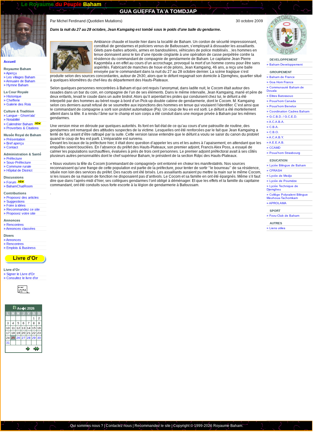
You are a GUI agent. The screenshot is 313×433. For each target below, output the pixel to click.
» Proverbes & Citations (21, 128)
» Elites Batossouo (280, 96)
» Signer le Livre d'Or (19, 274)
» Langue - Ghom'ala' (19, 115)
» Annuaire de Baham (19, 81)
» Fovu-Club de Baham (283, 215)
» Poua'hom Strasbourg (283, 152)
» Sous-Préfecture (17, 162)
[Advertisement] (25, 377)
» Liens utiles (276, 228)
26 (18, 337)
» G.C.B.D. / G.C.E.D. (282, 116)
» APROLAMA (276, 203)
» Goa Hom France (280, 82)
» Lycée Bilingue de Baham (286, 165)
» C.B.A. (273, 127)
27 (23, 337)
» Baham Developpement (285, 64)
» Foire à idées (15, 205)
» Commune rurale (17, 166)
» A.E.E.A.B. (275, 142)
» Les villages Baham (19, 77)
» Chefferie (12, 100)
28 (29, 337)
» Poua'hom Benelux (281, 106)
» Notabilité (12, 119)
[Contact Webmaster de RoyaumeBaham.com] (24, 297)
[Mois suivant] (36, 349)
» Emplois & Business (20, 248)
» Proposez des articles (21, 197)
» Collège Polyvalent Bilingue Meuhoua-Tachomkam (287, 196)
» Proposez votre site (19, 213)
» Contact (11, 147)
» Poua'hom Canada (281, 101)
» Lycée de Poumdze (282, 181)
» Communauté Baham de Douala (285, 89)
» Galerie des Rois (17, 104)
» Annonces (12, 240)
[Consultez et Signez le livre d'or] (25, 259)
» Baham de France (281, 77)
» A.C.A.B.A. (275, 121)
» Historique (12, 96)
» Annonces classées (19, 228)
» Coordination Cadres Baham (288, 111)
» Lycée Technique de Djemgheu (282, 187)
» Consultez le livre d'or (21, 278)
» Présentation (14, 139)
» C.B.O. (273, 132)
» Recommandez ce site (22, 209)
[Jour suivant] (28, 349)
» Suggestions (14, 201)
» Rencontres (14, 224)
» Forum (10, 182)
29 (34, 337)
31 (8, 342)
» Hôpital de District (18, 170)
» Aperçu (10, 73)
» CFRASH (274, 170)
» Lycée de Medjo (279, 175)
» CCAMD (273, 147)
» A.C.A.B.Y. (275, 137)
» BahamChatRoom (18, 186)
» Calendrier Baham (18, 124)
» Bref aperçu (14, 143)
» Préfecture (13, 158)
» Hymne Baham (16, 85)
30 (39, 337)
